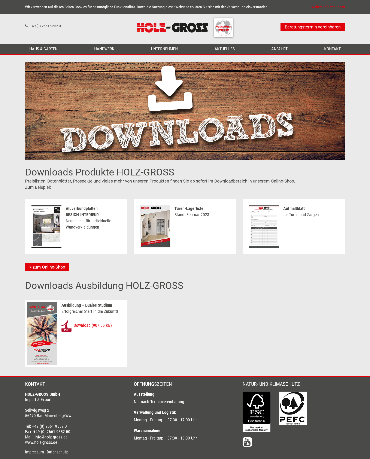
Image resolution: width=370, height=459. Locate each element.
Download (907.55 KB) (93, 325)
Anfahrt (279, 48)
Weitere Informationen (328, 7)
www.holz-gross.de (41, 442)
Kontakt (332, 48)
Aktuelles (225, 48)
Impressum (34, 452)
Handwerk (104, 48)
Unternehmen (164, 48)
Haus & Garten (43, 48)
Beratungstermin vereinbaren (313, 27)
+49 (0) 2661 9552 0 (45, 26)
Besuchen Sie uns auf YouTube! (247, 442)
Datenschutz (57, 452)
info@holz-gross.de (51, 437)
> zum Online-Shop (47, 267)
